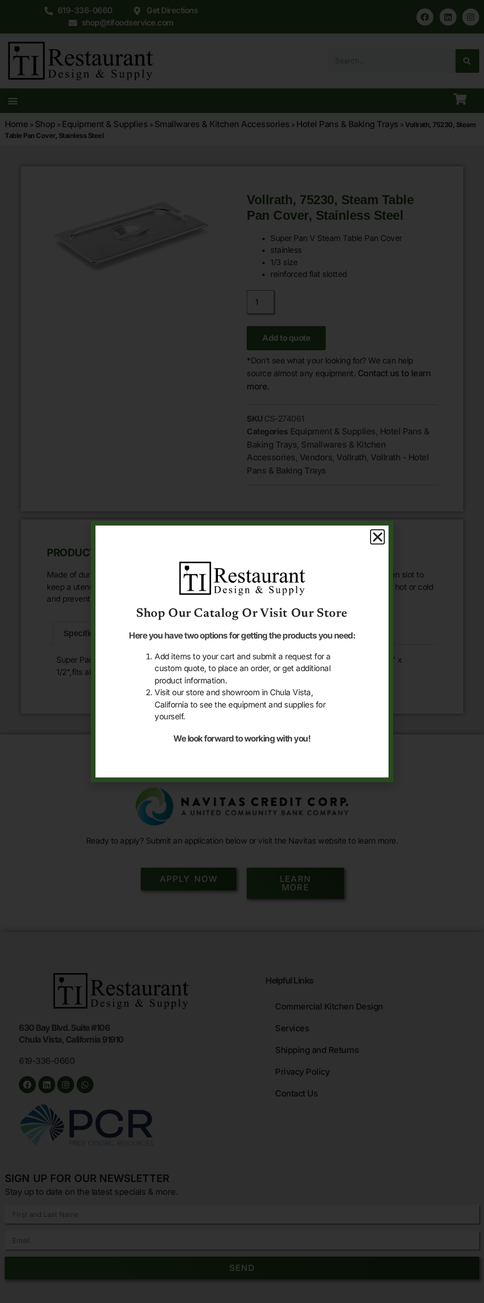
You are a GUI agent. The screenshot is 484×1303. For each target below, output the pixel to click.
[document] (242, 651)
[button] (377, 537)
